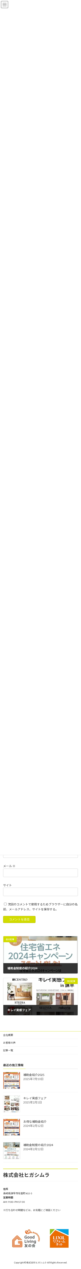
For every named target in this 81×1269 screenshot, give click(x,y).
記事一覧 (8, 1050)
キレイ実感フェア (35, 1098)
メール (9, 866)
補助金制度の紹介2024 (38, 1145)
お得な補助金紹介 (35, 1121)
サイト (7, 885)
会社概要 (8, 1035)
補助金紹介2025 (33, 1075)
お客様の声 (9, 1042)
